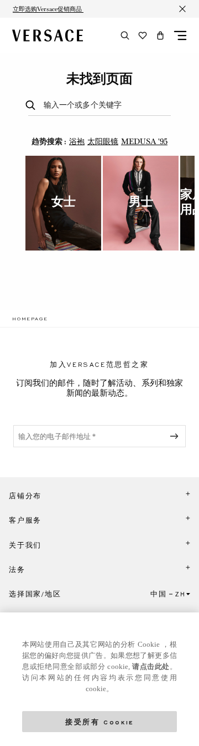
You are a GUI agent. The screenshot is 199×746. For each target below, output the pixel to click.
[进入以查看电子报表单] (176, 436)
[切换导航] (180, 35)
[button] (160, 35)
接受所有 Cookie (99, 721)
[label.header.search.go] (32, 106)
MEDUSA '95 (144, 141)
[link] (30, 318)
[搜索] (125, 35)
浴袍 (77, 141)
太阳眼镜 (102, 141)
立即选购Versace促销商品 (48, 9)
